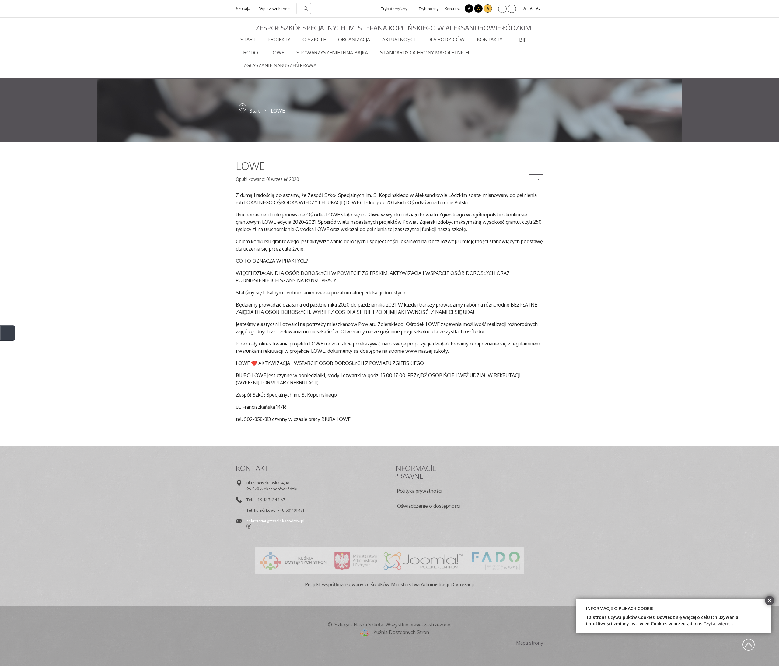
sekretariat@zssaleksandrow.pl (275, 520)
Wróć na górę (748, 645)
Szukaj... (243, 8)
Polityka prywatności (419, 491)
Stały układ (502, 9)
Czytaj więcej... (718, 623)
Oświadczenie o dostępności (428, 506)
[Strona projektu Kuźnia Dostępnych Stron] (293, 560)
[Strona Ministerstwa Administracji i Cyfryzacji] (355, 560)
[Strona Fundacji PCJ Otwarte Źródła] (423, 560)
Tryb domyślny (393, 8)
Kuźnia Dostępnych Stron (401, 632)
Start (254, 111)
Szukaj (305, 8)
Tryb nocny (428, 8)
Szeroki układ (512, 9)
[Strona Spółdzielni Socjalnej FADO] (495, 560)
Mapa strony (529, 643)
